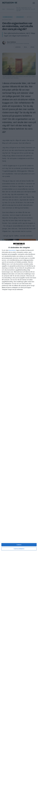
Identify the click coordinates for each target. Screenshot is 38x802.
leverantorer (12, 250)
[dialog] (19, 521)
